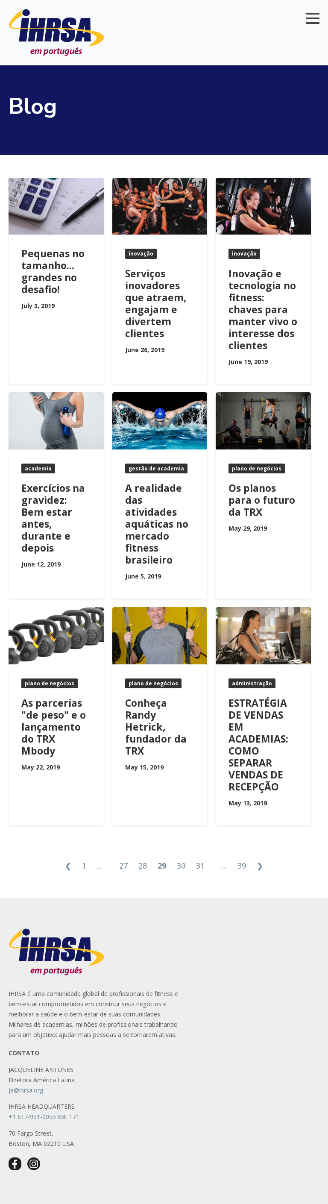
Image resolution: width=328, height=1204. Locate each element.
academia (38, 468)
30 (181, 865)
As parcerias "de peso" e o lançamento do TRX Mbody (53, 727)
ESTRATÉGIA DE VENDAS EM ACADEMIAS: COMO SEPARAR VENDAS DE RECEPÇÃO (259, 744)
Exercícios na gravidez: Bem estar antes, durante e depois (53, 518)
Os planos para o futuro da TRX (261, 500)
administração (252, 683)
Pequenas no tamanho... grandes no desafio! (53, 271)
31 (200, 865)
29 (162, 865)
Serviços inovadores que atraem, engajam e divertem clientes (156, 303)
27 (123, 865)
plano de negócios (256, 468)
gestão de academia (156, 468)
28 (142, 865)
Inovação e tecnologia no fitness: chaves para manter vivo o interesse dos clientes (262, 309)
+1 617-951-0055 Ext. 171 (44, 1117)
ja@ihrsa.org (26, 1090)
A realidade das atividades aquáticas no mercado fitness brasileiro (156, 524)
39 (241, 865)
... (99, 865)
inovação (141, 253)
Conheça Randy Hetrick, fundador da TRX (156, 727)
